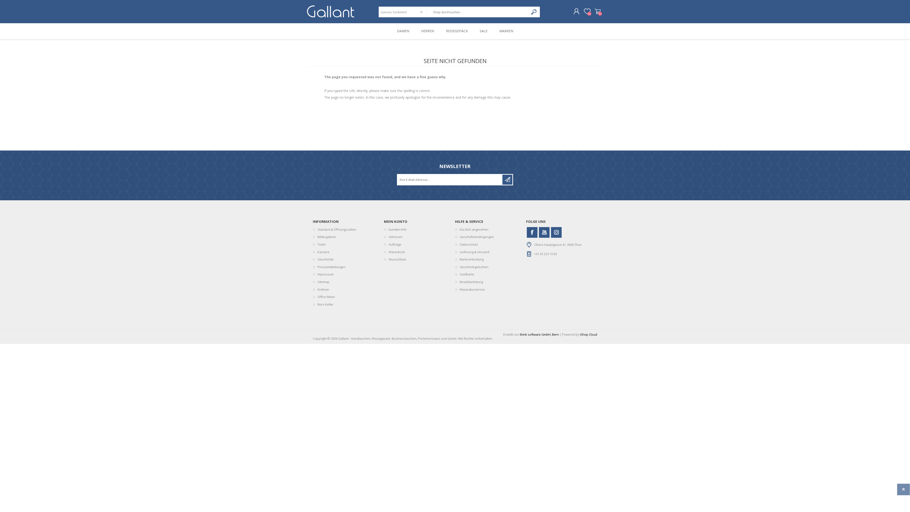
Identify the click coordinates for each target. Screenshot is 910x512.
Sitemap (323, 282)
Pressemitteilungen (332, 267)
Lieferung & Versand (474, 252)
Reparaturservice (472, 289)
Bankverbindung (472, 259)
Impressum (326, 274)
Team (322, 244)
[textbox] (477, 12)
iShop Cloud (588, 334)
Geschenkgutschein (474, 267)
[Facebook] (532, 232)
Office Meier (326, 297)
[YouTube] (544, 232)
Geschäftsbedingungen (477, 237)
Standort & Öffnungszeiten (337, 229)
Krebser (323, 289)
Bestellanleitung (471, 282)
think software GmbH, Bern (539, 334)
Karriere (323, 252)
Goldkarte (467, 274)
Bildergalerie (327, 237)
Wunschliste (397, 259)
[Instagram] (556, 232)
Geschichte (326, 259)
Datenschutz (469, 244)
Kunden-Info (398, 229)
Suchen (534, 12)
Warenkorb (597, 11)
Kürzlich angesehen (474, 229)
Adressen (396, 237)
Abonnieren (507, 180)
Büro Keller (325, 304)
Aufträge (395, 244)
